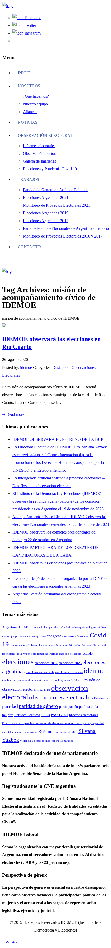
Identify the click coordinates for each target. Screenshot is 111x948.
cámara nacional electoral (25, 645)
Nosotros (29, 86)
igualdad (7, 680)
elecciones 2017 (46, 663)
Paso (45, 714)
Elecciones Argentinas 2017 (45, 220)
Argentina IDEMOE (17, 627)
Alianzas (30, 111)
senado (72, 732)
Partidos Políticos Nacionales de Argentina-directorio (66, 228)
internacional (51, 680)
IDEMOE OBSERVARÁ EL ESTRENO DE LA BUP (57, 439)
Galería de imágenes (39, 161)
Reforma (45, 731)
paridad (10, 706)
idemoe (26, 367)
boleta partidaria (50, 627)
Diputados (62, 645)
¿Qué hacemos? (36, 96)
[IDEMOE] (7, 6)
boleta (36, 627)
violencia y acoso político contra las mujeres (46, 740)
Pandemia (101, 698)
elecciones (18, 661)
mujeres (43, 689)
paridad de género (38, 706)
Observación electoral (45, 135)
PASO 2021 (59, 715)
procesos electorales (83, 715)
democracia (48, 645)
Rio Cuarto (60, 732)
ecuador (88, 653)
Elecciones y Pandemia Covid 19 (50, 169)
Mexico (78, 680)
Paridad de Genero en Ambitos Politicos (55, 190)
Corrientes (83, 636)
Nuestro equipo (35, 104)
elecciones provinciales (69, 672)
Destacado (60, 367)
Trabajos (28, 179)
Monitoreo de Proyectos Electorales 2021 (56, 205)
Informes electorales (39, 145)
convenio (69, 636)
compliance (39, 636)
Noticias (27, 122)
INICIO (24, 73)
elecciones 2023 (70, 663)
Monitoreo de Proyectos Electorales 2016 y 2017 (62, 236)
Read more (13, 414)
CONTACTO (29, 246)
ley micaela (66, 680)
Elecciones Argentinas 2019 (45, 213)
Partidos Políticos (27, 715)
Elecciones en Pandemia (40, 672)
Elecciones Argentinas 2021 (45, 197)
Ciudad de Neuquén (73, 627)
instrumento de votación (27, 680)
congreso (54, 636)
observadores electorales (61, 697)
